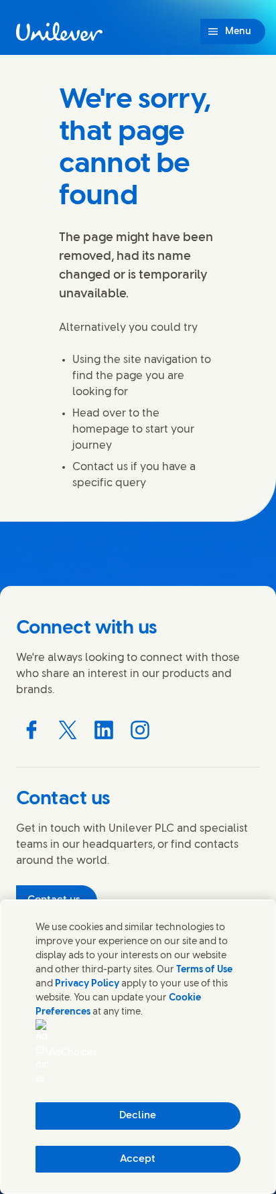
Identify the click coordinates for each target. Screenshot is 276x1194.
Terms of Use (204, 970)
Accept (137, 1159)
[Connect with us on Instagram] (140, 730)
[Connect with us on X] (68, 730)
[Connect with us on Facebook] (31, 730)
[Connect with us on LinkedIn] (104, 730)
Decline (137, 1115)
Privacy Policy (87, 984)
